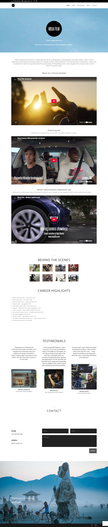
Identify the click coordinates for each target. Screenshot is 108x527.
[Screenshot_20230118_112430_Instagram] (60, 271)
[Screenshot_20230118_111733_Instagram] (47, 281)
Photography (81, 5)
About (88, 5)
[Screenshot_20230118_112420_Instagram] (73, 271)
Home (68, 5)
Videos (73, 5)
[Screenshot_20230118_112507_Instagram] (34, 271)
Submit (93, 450)
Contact (94, 5)
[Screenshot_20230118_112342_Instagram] (73, 281)
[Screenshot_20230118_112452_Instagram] (47, 271)
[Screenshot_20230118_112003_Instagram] (34, 281)
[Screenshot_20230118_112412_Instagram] (60, 281)
